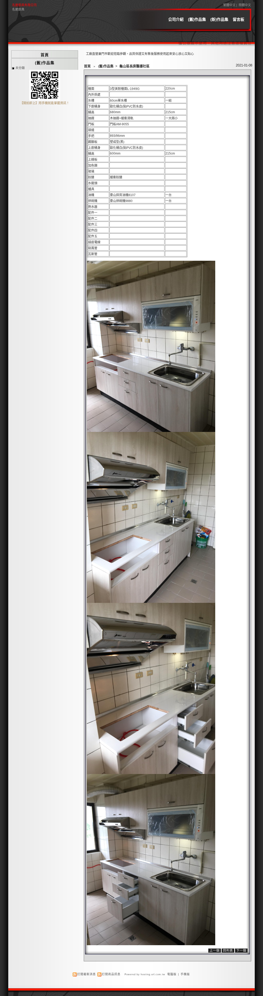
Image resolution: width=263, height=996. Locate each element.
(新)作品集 (219, 19)
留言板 (238, 19)
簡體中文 (245, 5)
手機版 (185, 974)
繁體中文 (229, 5)
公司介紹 (176, 19)
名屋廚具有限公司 (24, 5)
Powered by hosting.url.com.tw (145, 974)
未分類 (20, 68)
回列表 (228, 950)
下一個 (241, 950)
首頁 (87, 66)
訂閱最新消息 (86, 974)
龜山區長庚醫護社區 (134, 66)
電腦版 (171, 974)
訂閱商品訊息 (111, 974)
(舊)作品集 (197, 19)
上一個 (215, 950)
